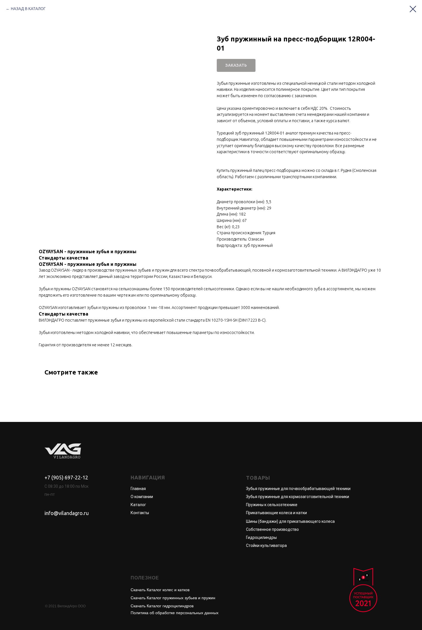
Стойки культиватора (266, 545)
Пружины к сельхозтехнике (271, 504)
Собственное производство (272, 529)
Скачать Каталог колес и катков (160, 589)
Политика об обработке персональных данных (174, 612)
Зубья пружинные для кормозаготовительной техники (297, 496)
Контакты (140, 512)
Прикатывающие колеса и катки (276, 512)
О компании (142, 496)
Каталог (138, 504)
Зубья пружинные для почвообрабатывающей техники (298, 488)
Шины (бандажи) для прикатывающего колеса (290, 521)
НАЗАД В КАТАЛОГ (28, 8)
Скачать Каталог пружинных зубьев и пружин (173, 598)
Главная (138, 488)
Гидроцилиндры (261, 537)
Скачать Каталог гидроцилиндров (162, 606)
